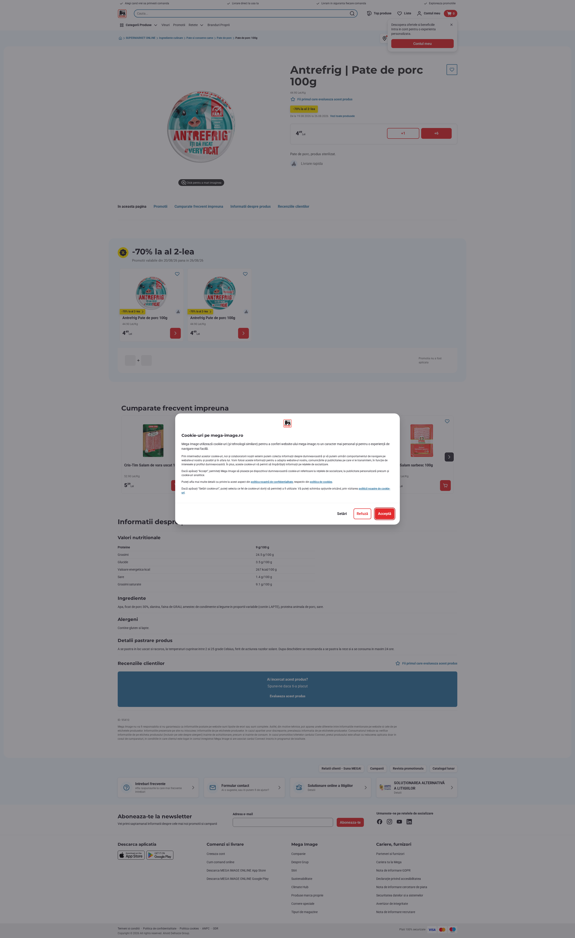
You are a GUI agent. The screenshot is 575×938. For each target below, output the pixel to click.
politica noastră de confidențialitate (272, 481)
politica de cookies (321, 481)
